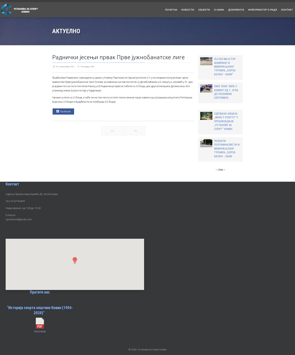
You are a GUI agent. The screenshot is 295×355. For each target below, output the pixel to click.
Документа (236, 9)
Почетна (171, 9)
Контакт (287, 9)
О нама (219, 9)
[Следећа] (135, 131)
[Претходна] (112, 131)
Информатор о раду (262, 9)
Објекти (204, 9)
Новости (187, 9)
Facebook (65, 111)
